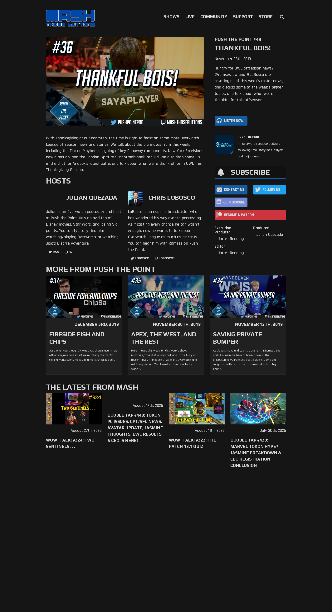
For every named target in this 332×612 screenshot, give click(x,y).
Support (243, 16)
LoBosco (142, 258)
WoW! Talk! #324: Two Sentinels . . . (70, 443)
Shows (171, 16)
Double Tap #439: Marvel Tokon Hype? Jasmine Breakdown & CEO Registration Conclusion (255, 452)
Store (266, 16)
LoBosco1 (167, 258)
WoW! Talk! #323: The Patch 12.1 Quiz (192, 443)
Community (213, 16)
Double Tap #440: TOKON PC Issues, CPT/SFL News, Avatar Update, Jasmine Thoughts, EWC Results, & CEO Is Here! (135, 428)
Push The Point (249, 137)
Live (190, 16)
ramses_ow (62, 252)
